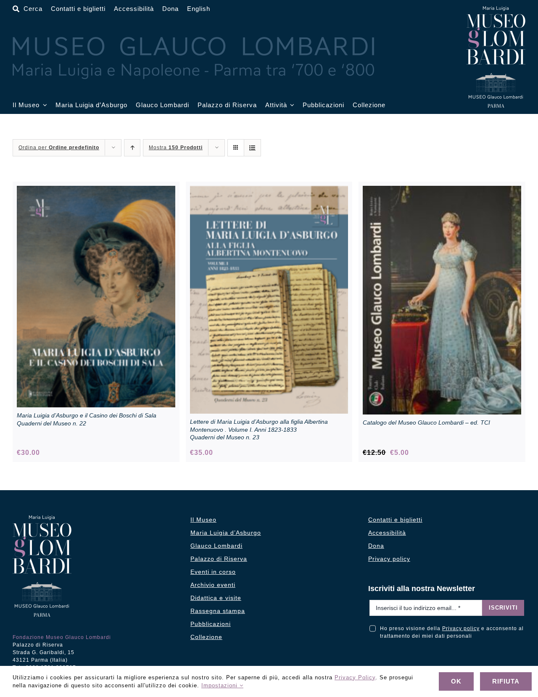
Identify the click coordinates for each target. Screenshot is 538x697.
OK (456, 681)
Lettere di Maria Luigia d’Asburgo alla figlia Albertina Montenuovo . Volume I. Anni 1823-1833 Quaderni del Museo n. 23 (259, 429)
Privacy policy (461, 628)
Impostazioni (220, 685)
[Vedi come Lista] (252, 148)
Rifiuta (506, 681)
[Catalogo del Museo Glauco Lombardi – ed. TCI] (442, 190)
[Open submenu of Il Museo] (43, 105)
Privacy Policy (355, 677)
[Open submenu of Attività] (291, 105)
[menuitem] (198, 9)
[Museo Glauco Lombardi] (496, 9)
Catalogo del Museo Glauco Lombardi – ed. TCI (426, 422)
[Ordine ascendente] (132, 147)
